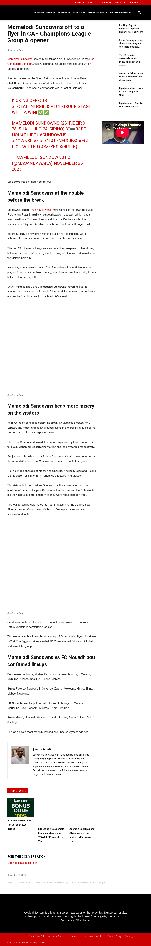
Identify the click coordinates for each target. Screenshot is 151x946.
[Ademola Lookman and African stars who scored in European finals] (82, 812)
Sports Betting (119, 12)
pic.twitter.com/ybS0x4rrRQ (44, 146)
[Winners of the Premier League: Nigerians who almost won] (109, 79)
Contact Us (75, 936)
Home (10, 882)
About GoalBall (36, 936)
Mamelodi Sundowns (20, 59)
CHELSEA (133, 2)
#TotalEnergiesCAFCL (36, 106)
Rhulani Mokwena (40, 209)
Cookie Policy (114, 936)
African (77, 12)
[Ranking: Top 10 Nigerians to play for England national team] (109, 31)
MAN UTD (92, 2)
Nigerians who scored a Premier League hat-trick (131, 91)
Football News (43, 12)
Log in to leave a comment (22, 862)
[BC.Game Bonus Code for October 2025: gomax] (20, 807)
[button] (139, 12)
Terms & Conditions (94, 936)
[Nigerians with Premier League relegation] (109, 109)
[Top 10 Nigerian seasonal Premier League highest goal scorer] (109, 61)
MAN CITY (120, 2)
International (96, 12)
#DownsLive (25, 140)
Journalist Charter (57, 936)
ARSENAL (79, 2)
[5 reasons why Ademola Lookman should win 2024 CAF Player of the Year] (51, 812)
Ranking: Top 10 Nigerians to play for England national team (131, 28)
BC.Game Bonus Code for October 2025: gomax (19, 824)
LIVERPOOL (106, 2)
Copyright (130, 936)
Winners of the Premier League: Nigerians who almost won (131, 76)
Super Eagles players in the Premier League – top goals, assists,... (131, 43)
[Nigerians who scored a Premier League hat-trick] (109, 94)
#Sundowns (53, 134)
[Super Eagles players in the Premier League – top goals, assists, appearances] (109, 46)
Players (62, 12)
